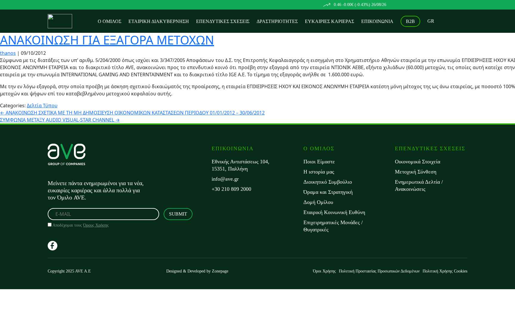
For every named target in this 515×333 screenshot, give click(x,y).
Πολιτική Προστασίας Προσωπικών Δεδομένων (379, 271)
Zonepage (220, 271)
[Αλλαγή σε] (430, 21)
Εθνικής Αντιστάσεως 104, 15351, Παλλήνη (240, 165)
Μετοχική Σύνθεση (415, 172)
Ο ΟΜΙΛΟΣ (109, 21)
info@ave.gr (225, 179)
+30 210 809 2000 (231, 189)
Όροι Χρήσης (324, 271)
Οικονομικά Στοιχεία (417, 162)
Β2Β (410, 21)
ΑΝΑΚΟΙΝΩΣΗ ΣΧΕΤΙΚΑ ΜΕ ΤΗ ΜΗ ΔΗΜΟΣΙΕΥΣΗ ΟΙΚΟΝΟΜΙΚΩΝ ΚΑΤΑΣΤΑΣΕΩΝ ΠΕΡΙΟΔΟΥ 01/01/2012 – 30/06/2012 (132, 112)
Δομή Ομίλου (318, 202)
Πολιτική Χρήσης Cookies (445, 271)
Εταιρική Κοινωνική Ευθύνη (334, 212)
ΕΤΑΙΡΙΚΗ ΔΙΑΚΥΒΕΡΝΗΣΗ (158, 21)
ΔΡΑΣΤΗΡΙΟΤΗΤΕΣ (277, 21)
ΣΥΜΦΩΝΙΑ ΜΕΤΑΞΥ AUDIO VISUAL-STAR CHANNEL (60, 120)
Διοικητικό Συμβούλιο (327, 182)
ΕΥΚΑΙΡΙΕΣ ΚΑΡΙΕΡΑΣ (329, 21)
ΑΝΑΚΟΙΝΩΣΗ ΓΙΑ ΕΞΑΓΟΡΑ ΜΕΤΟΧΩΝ (107, 40)
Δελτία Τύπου (42, 105)
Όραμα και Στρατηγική (328, 192)
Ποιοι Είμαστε (319, 162)
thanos (8, 53)
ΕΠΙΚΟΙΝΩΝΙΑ (377, 21)
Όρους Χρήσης (96, 225)
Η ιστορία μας (318, 172)
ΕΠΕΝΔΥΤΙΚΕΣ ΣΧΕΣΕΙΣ (222, 21)
